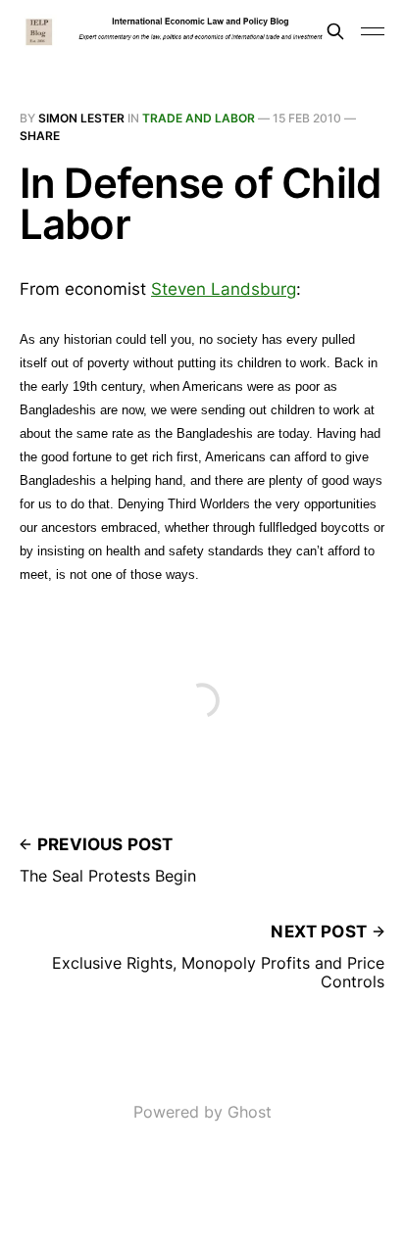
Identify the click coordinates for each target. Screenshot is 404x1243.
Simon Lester (81, 118)
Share (40, 135)
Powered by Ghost (202, 1112)
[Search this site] (335, 31)
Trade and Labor (198, 118)
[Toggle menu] (372, 31)
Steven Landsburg (223, 289)
